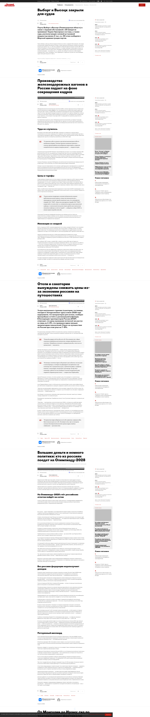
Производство (103, 269)
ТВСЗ (53, 110)
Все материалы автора (53, 23)
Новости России (96, 269)
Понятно (108, 714)
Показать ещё (98, 55)
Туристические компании (65, 438)
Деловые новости (54, 269)
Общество (85, 438)
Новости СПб (43, 269)
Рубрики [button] (60, 5)
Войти (142, 5)
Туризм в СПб (47, 438)
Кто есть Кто (93, 5)
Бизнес (48, 269)
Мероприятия (79, 5)
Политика (46, 695)
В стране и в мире (58, 695)
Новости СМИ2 (41, 74)
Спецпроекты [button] (69, 5)
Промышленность (88, 269)
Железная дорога (68, 269)
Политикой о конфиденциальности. (97, 714)
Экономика (73, 695)
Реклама (86, 5)
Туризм (41, 438)
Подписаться (84, 1)
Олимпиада (52, 695)
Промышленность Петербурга (77, 269)
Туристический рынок (55, 438)
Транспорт (61, 269)
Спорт (41, 695)
